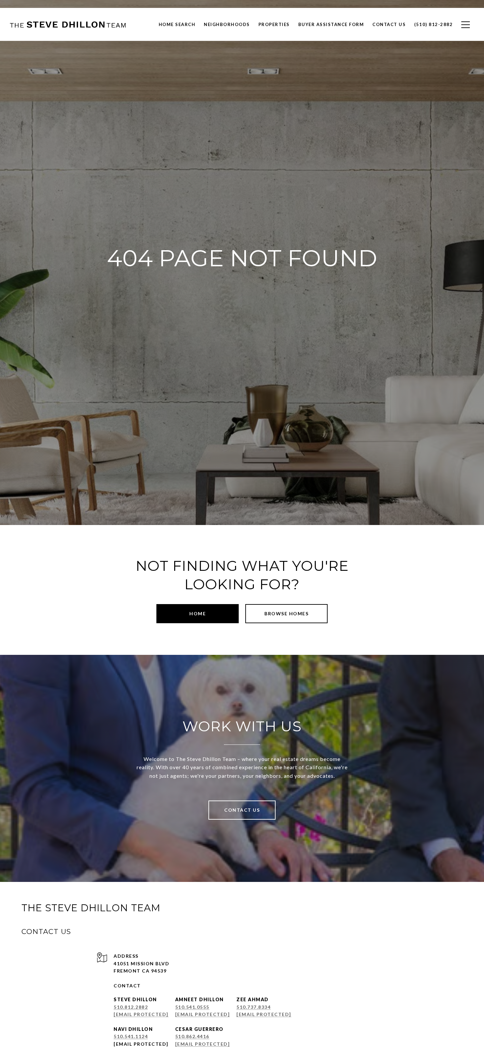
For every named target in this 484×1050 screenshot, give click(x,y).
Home (197, 613)
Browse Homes (286, 613)
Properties (274, 24)
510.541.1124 (131, 1036)
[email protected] (141, 1044)
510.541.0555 (192, 1007)
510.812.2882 (131, 1007)
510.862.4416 (192, 1036)
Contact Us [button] (242, 810)
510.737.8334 (253, 1007)
